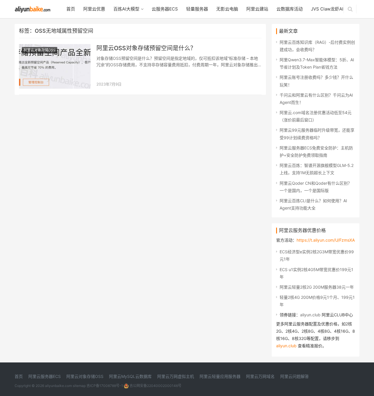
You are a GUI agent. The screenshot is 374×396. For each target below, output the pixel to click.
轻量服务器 (197, 9)
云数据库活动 (289, 9)
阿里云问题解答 (294, 376)
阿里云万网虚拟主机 (175, 376)
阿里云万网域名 (260, 376)
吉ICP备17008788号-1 (104, 385)
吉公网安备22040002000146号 (155, 385)
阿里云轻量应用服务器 (220, 376)
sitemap (79, 385)
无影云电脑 (227, 9)
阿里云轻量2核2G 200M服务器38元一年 (317, 287)
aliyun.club (310, 314)
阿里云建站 (257, 9)
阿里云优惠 (94, 9)
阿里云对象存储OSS (40, 50)
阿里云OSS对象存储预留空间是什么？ (146, 48)
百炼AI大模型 (126, 9)
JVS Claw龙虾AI (327, 9)
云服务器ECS (165, 9)
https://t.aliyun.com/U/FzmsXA (326, 240)
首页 (70, 9)
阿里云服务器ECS (44, 376)
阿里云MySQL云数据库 (130, 376)
